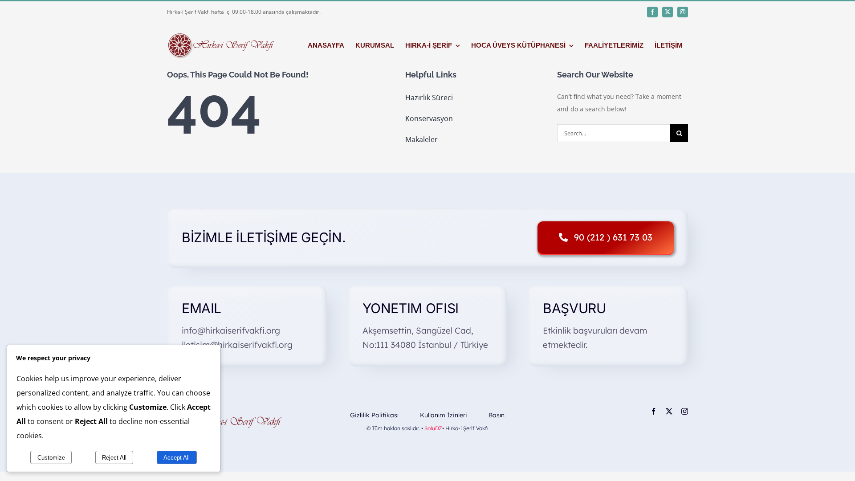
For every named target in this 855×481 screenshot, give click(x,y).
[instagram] (682, 12)
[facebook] (652, 12)
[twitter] (667, 12)
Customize (51, 457)
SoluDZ (433, 428)
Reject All (114, 457)
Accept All (176, 457)
